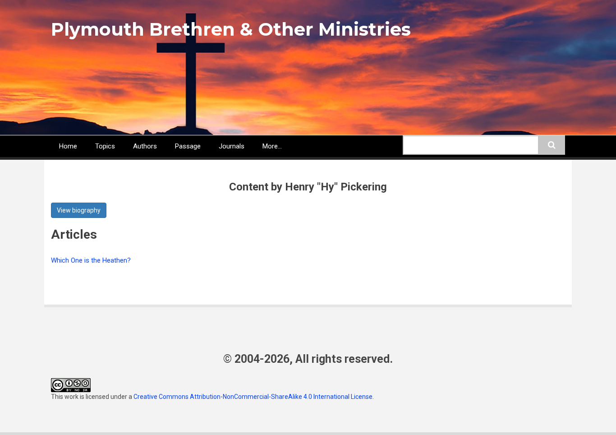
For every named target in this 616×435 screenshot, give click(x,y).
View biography (79, 210)
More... (272, 146)
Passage (188, 146)
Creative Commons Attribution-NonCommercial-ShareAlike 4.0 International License (252, 396)
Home (68, 146)
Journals (231, 146)
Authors (145, 146)
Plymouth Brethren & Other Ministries (231, 29)
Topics (105, 146)
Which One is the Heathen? (91, 260)
